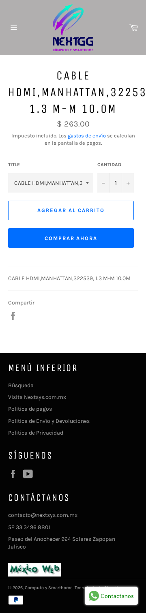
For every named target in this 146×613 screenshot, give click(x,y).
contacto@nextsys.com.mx (42, 515)
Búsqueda (21, 385)
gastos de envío (87, 136)
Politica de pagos (30, 408)
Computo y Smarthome (49, 587)
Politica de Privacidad (35, 432)
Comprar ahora (71, 238)
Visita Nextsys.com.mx (37, 397)
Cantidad (109, 164)
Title (14, 164)
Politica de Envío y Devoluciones (49, 421)
